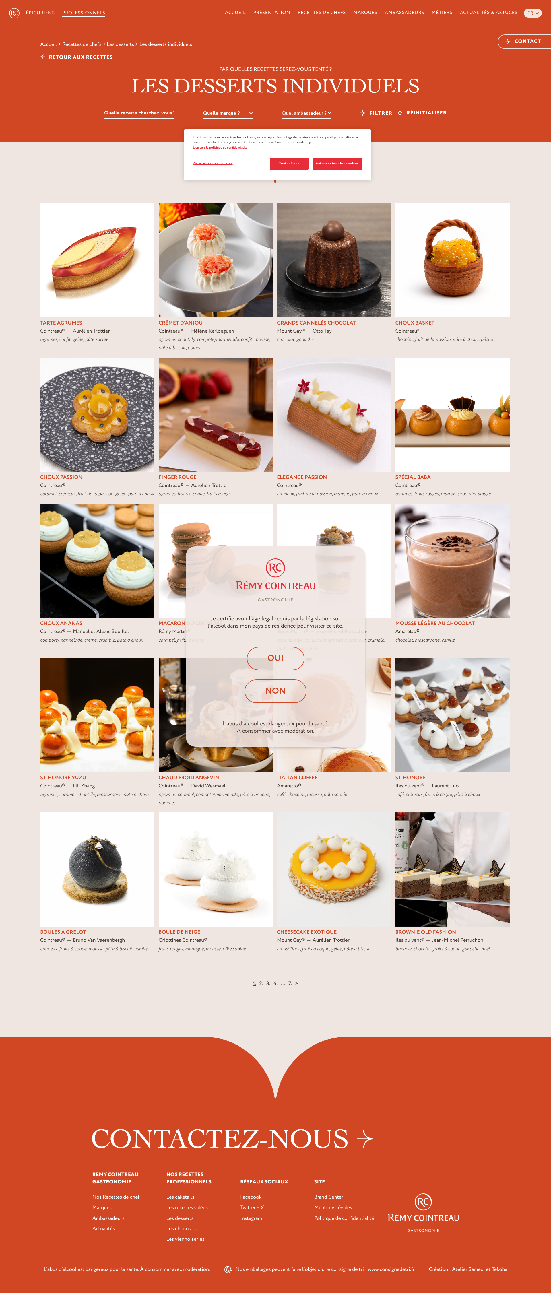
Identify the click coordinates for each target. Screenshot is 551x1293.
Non (275, 691)
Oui (275, 658)
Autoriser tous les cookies (337, 163)
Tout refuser (289, 163)
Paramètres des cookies (213, 163)
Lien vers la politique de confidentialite (220, 147)
